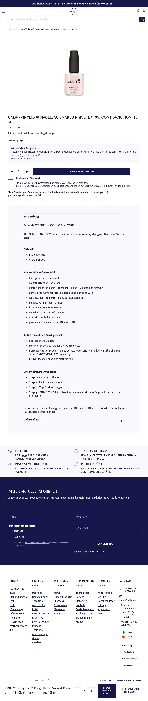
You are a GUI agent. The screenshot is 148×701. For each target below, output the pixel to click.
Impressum (104, 609)
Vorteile (80, 605)
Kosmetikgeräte (17, 591)
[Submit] (142, 19)
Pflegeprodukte (19, 613)
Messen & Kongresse (60, 611)
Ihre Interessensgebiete (22, 525)
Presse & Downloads (60, 603)
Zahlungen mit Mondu (84, 620)
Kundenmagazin (63, 597)
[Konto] (138, 10)
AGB (100, 613)
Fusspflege (16, 622)
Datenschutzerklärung (107, 603)
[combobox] (74, 19)
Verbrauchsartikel (19, 628)
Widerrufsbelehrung (105, 595)
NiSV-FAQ (37, 617)
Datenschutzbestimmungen (37, 542)
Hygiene (15, 617)
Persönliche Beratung (131, 691)
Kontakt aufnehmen (21, 158)
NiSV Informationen (40, 611)
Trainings (37, 630)
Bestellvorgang (85, 609)
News (57, 593)
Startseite (12, 29)
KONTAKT (126, 581)
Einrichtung (16, 609)
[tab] (73, 217)
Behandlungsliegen (19, 599)
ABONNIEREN (105, 544)
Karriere (37, 642)
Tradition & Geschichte (38, 603)
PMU (12, 605)
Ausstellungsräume (40, 636)
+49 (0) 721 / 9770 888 (27, 155)
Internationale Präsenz (40, 624)
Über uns (37, 593)
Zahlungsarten (84, 613)
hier (128, 185)
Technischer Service (82, 595)
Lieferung (81, 601)
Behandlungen (40, 597)
